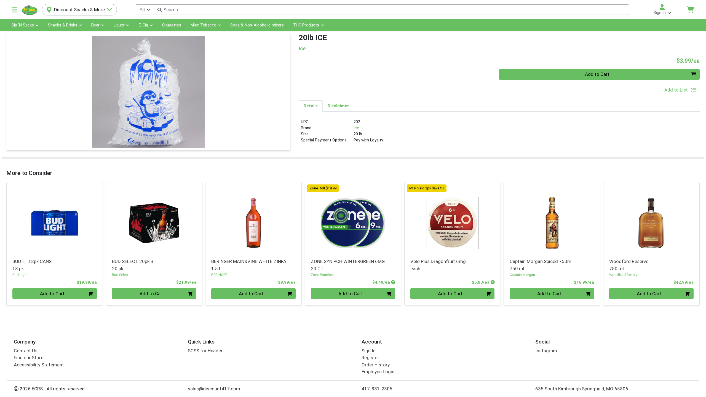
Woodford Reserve (628, 265)
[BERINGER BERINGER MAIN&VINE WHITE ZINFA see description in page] (253, 217)
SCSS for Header (205, 350)
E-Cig (143, 25)
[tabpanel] (499, 133)
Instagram (546, 350)
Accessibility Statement (39, 365)
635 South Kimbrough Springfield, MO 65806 (581, 388)
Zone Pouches (322, 275)
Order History (376, 365)
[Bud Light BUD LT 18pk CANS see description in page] (55, 217)
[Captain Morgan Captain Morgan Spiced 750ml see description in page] (552, 217)
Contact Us (26, 350)
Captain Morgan (522, 275)
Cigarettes (171, 25)
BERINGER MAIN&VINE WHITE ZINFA (248, 265)
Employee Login (378, 371)
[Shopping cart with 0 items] (690, 9)
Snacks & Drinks (62, 25)
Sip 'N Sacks (23, 25)
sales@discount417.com (214, 388)
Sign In (369, 350)
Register (370, 357)
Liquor (119, 25)
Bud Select (120, 275)
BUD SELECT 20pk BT (134, 265)
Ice (356, 127)
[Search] (159, 10)
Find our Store (28, 357)
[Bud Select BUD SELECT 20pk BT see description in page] (154, 217)
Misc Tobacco (203, 25)
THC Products (306, 25)
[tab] (311, 105)
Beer (95, 25)
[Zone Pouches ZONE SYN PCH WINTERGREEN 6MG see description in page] (353, 217)
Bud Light (20, 275)
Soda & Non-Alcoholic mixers (257, 25)
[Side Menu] (14, 9)
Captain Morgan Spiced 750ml (541, 265)
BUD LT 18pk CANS (32, 265)
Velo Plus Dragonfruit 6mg (438, 265)
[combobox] (391, 10)
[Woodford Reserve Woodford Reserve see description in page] (651, 217)
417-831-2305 (377, 388)
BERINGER (219, 275)
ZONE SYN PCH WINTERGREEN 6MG (348, 265)
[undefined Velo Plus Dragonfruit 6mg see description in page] (452, 217)
